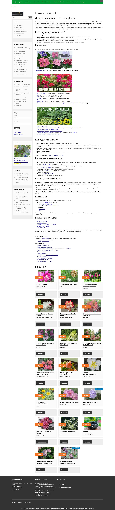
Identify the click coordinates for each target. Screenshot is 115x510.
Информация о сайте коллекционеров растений (23, 48)
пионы (75, 128)
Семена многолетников (43, 134)
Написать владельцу (87, 508)
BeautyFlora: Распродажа (42, 483)
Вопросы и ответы (21, 99)
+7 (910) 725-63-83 (48, 170)
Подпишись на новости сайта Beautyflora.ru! (22, 61)
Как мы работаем (41, 223)
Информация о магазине (17, 502)
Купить (41, 294)
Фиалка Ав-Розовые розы (69, 402)
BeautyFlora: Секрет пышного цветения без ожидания (43, 494)
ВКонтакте (42, 209)
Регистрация (17, 132)
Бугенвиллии (40, 95)
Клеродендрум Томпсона (21, 207)
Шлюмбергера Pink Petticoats (67, 373)
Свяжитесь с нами (20, 53)
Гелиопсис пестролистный (42, 403)
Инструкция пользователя (23, 84)
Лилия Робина (41, 284)
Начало (14, 6)
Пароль (16, 121)
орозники (65, 128)
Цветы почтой (45, 13)
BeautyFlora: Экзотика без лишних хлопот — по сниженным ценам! (22, 180)
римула (71, 128)
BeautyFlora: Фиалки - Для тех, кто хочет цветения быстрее (44, 491)
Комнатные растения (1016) (20, 28)
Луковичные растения (43, 131)
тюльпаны (59, 131)
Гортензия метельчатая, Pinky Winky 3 (92, 344)
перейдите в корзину (43, 241)
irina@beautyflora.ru (46, 204)
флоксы (80, 128)
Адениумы (40, 99)
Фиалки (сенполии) (41, 70)
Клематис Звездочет (67, 432)
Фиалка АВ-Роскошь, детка (44, 432)
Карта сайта (19, 105)
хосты (53, 128)
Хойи (38, 96)
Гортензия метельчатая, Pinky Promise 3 (45, 373)
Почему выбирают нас (22, 86)
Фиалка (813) (19, 25)
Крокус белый (21, 204)
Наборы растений (42, 126)
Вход (17, 128)
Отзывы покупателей (43, 226)
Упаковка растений (21, 71)
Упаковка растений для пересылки (46, 224)
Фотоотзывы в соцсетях (22, 97)
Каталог (27, 2)
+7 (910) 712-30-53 (46, 167)
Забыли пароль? (18, 134)
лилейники (58, 128)
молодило (74, 132)
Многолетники (41, 128)
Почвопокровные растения (44, 132)
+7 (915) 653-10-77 (48, 174)
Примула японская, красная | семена (90, 285)
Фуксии (39, 98)
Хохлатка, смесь (66, 461)
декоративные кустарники (51, 129)
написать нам (55, 206)
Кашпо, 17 (86, 432)
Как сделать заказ (42, 221)
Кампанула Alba (22, 196)
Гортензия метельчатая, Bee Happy (92, 314)
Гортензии (40, 129)
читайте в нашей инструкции (56, 155)
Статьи (36, 2)
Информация (17, 2)
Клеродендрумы (41, 93)
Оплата (18, 58)
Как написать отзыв (21, 74)
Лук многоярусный (23, 193)
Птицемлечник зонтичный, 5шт (21, 211)
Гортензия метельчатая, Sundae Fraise (45, 344)
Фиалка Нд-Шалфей (90, 402)
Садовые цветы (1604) (21, 31)
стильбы (49, 128)
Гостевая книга (41, 227)
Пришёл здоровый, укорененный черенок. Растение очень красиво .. (21, 160)
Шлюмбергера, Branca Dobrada (44, 314)
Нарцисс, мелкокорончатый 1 (90, 373)
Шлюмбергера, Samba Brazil (68, 314)
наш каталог (45, 238)
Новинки (40, 266)
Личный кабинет (20, 51)
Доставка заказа (20, 56)
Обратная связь (27, 502)
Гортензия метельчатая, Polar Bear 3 (69, 344)
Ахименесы (40, 101)
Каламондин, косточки (68, 284)
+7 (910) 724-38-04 (46, 164)
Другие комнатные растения (45, 103)
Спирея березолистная (44, 461)
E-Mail (15, 115)
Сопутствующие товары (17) (20, 34)
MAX (40, 210)
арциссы (53, 131)
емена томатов (55, 134)
